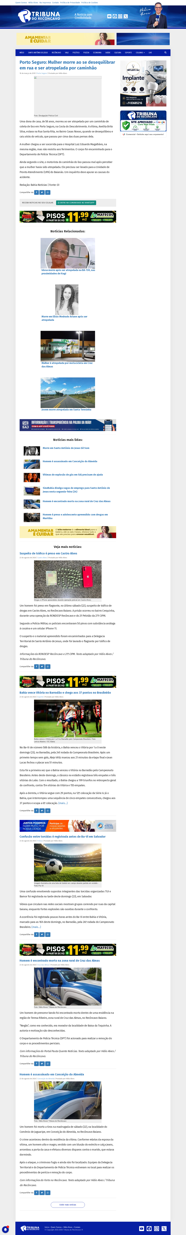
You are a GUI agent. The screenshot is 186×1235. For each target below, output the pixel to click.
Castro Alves (42, 558)
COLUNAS (139, 52)
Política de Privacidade (70, 2)
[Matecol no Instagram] (68, 217)
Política (76, 52)
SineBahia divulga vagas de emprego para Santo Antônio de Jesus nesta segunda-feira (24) (76, 490)
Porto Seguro (42, 73)
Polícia (86, 52)
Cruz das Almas (43, 965)
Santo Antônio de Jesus (38, 52)
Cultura (117, 52)
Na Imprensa (45, 2)
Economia (97, 52)
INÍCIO (22, 52)
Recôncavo (56, 52)
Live (150, 52)
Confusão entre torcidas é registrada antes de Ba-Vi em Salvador (63, 836)
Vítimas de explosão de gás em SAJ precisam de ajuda (73, 474)
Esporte (128, 52)
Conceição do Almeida (45, 1079)
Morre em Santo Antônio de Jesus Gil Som (66, 448)
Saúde (107, 52)
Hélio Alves (33, 2)
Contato (55, 2)
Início (47, 1227)
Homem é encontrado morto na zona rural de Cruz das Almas (76, 501)
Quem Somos (21, 2)
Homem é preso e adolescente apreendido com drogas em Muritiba (75, 516)
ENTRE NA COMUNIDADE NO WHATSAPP (77, 203)
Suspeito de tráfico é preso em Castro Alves (48, 553)
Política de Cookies (89, 2)
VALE (67, 52)
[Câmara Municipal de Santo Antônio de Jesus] (68, 425)
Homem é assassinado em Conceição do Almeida (70, 461)
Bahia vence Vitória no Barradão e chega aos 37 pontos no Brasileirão (65, 692)
